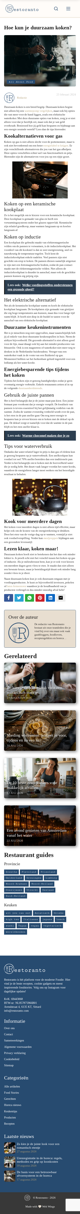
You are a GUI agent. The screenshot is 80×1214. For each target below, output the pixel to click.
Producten (10, 1117)
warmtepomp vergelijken (38, 110)
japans (47, 919)
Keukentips (10, 1111)
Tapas (22, 925)
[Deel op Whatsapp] (29, 598)
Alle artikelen (12, 1086)
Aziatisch (42, 913)
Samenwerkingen (14, 1040)
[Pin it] (40, 598)
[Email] (60, 598)
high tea (12, 919)
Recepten (9, 1123)
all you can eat (18, 913)
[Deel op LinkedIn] (50, 598)
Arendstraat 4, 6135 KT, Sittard (22, 1006)
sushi (10, 925)
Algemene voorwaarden (18, 1046)
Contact (8, 1034)
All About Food (21, 81)
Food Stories (11, 1092)
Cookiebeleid (11, 1059)
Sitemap (9, 1065)
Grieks (59, 913)
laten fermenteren (16, 586)
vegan (35, 925)
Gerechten (10, 1098)
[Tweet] (19, 598)
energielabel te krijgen (55, 145)
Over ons (9, 1028)
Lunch (60, 919)
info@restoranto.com (16, 1010)
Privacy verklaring (15, 1053)
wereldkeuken (15, 931)
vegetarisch (52, 925)
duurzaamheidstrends (30, 388)
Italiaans (30, 919)
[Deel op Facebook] (8, 598)
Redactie (22, 97)
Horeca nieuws (12, 1105)
